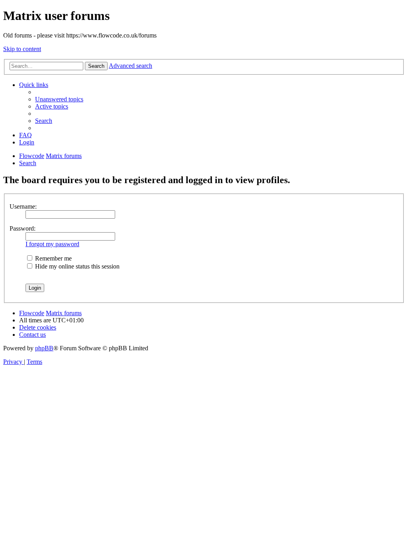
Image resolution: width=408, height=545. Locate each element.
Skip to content (22, 48)
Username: (23, 206)
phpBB (44, 348)
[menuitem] (59, 99)
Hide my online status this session (76, 266)
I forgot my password (52, 244)
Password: (22, 228)
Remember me (52, 258)
